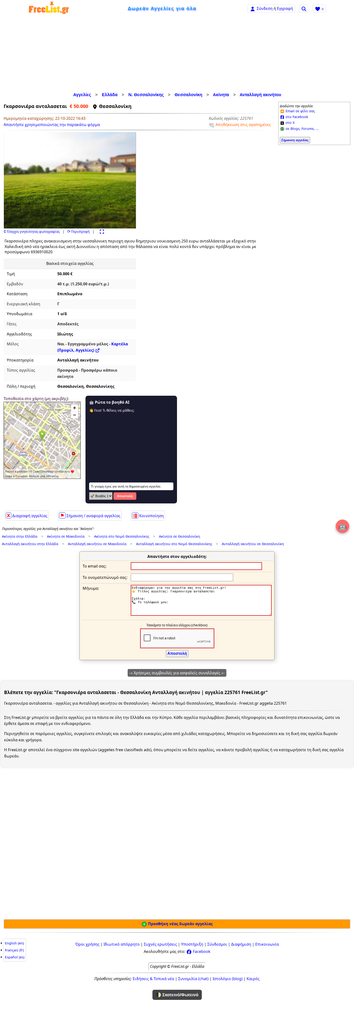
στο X (290, 122)
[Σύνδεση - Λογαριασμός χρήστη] (253, 8)
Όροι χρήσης (87, 944)
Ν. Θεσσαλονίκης (146, 94)
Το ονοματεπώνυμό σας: (105, 577)
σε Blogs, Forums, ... (302, 128)
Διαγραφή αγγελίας (27, 515)
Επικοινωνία (267, 944)
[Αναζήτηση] (304, 8)
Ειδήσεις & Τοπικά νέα (153, 978)
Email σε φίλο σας (300, 111)
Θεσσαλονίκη (188, 94)
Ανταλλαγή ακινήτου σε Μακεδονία (97, 544)
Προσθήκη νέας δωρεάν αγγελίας (180, 923)
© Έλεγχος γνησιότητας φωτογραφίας (32, 231)
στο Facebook (296, 116)
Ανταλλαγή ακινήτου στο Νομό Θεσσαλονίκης (174, 544)
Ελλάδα (110, 94)
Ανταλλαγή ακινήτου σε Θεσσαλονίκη (253, 544)
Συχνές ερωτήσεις (160, 944)
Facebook (201, 951)
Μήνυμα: (91, 588)
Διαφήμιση (241, 944)
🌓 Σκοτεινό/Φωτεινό (177, 994)
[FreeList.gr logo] (48, 8)
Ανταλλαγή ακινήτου (260, 94)
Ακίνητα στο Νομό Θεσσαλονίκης (121, 536)
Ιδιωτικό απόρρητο (122, 944)
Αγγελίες (82, 94)
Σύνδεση (265, 8)
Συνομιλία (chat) (193, 978)
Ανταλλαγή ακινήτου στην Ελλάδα (30, 544)
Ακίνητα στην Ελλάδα (19, 536)
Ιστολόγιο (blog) (228, 978)
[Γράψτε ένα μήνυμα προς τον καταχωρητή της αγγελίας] (201, 614)
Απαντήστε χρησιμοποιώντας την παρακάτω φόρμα (52, 124)
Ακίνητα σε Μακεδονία (66, 536)
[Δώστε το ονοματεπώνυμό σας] (182, 577)
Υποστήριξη (192, 944)
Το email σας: (94, 566)
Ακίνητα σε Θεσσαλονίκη (179, 536)
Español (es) (14, 957)
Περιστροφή (78, 231)
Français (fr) (14, 950)
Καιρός (253, 978)
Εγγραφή (285, 8)
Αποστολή (125, 496)
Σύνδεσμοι (217, 944)
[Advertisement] (177, 54)
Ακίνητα (221, 94)
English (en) (14, 943)
